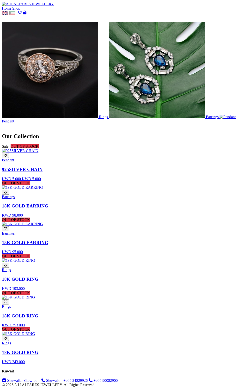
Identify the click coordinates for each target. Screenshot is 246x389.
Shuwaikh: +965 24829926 (66, 380)
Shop (16, 8)
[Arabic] (12, 13)
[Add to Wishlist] (5, 155)
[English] (5, 13)
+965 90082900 (105, 380)
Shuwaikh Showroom (23, 380)
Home (6, 8)
